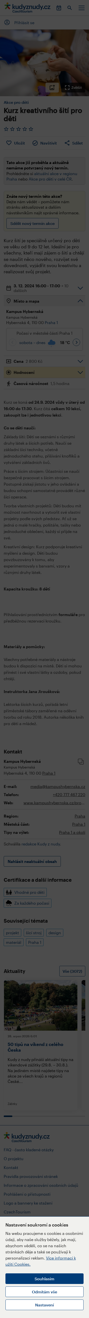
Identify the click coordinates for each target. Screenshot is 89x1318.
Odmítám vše (44, 1291)
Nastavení (44, 1304)
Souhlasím (44, 1278)
